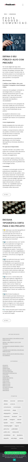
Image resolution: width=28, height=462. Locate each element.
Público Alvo (6, 382)
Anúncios (5, 367)
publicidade (15, 429)
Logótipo (5, 374)
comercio (12, 404)
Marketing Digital (8, 378)
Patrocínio (6, 379)
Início (5, 14)
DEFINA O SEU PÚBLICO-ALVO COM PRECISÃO (13, 59)
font (20, 416)
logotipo (6, 422)
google (5, 419)
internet (19, 419)
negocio (17, 426)
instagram (12, 419)
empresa (15, 413)
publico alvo (7, 432)
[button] (15, 452)
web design (14, 438)
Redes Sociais (6, 384)
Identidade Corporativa (10, 373)
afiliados (6, 401)
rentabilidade (7, 435)
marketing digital (8, 426)
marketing (18, 422)
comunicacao (7, 407)
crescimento (7, 410)
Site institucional (8, 387)
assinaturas (20, 401)
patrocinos (6, 429)
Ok (14, 459)
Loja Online (6, 376)
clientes (6, 404)
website (21, 438)
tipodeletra (20, 435)
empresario (7, 416)
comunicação (17, 407)
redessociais (15, 432)
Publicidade (6, 381)
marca (12, 422)
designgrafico (7, 413)
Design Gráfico (7, 370)
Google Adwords (8, 371)
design (14, 410)
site (14, 435)
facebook (14, 416)
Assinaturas (6, 368)
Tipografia (6, 389)
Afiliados (5, 365)
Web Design (6, 390)
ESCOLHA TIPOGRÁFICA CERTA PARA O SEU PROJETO (14, 222)
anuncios (12, 401)
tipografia (6, 438)
